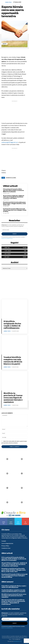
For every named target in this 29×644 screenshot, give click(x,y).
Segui (25, 250)
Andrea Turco (8, 2)
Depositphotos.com (17, 641)
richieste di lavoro (11, 177)
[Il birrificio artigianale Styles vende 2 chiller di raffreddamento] (14, 309)
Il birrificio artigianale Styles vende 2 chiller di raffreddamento (12, 324)
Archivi (14, 263)
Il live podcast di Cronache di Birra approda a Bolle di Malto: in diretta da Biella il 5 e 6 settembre (13, 190)
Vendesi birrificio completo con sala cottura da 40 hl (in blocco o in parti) (13, 360)
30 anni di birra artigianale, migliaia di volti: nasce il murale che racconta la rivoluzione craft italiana (13, 197)
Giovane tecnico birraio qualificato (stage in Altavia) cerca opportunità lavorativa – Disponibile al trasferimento (13, 602)
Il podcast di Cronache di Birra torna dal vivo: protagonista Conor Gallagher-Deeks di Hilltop (14, 210)
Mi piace (24, 247)
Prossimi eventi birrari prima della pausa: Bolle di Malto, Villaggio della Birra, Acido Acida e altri (14, 203)
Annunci (5, 43)
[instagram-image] (7, 459)
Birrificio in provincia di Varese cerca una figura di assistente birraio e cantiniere (13, 397)
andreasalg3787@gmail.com (9, 142)
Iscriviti (14, 234)
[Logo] (13, 513)
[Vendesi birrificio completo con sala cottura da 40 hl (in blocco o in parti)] (14, 345)
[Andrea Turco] (3, 2)
